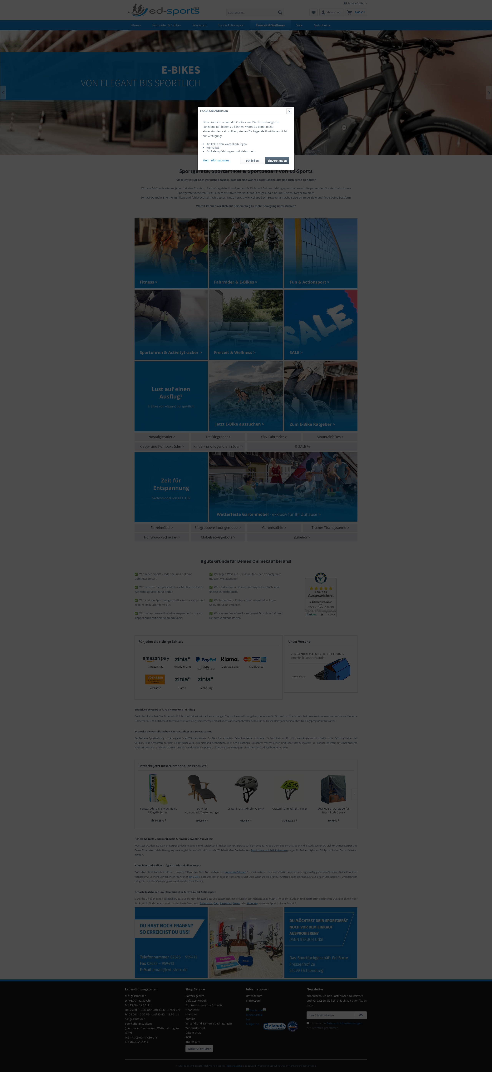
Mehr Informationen (216, 160)
